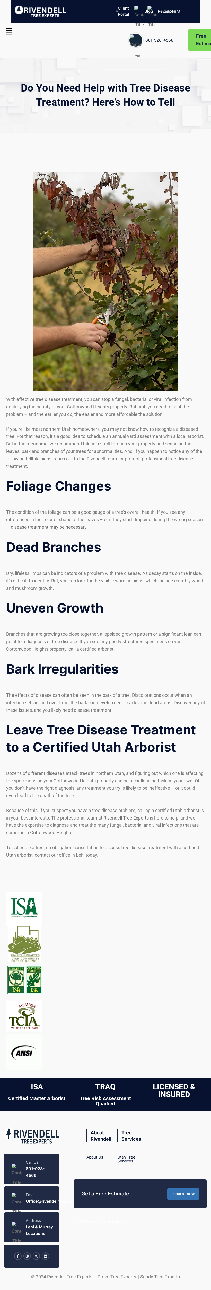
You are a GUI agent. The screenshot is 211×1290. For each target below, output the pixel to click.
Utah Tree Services (126, 1159)
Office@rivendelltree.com (51, 1201)
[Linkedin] (45, 1256)
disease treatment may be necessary (48, 527)
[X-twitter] (36, 1256)
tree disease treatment (144, 847)
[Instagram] (27, 1256)
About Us (94, 1157)
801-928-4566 (159, 40)
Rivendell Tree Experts (126, 818)
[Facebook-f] (18, 1256)
